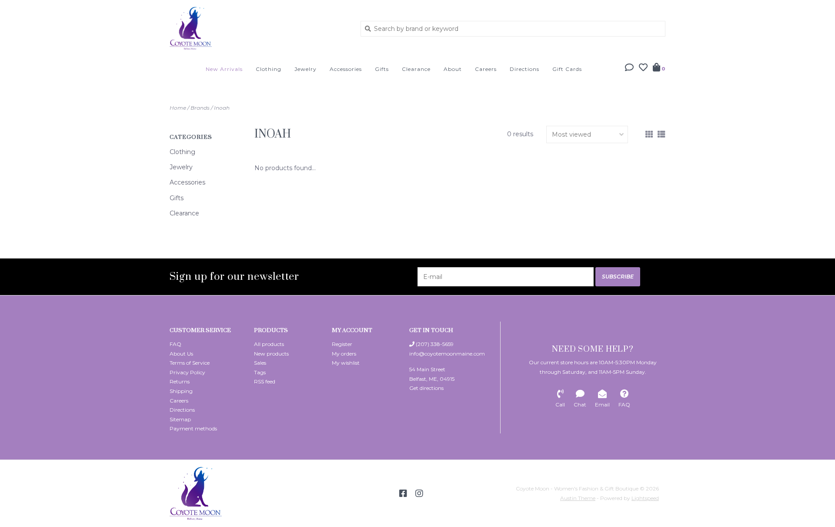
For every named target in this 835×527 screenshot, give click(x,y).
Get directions (426, 388)
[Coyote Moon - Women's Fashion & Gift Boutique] (258, 28)
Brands (200, 107)
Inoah (222, 107)
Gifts (382, 69)
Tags (260, 372)
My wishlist (346, 362)
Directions (524, 69)
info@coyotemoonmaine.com (447, 353)
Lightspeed (645, 498)
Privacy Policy (187, 372)
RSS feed (264, 381)
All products (269, 344)
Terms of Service (190, 362)
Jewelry (305, 69)
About (453, 69)
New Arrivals (224, 69)
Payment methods (193, 428)
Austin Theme (577, 498)
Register (342, 344)
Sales (260, 362)
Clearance (416, 69)
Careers (486, 69)
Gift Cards (567, 69)
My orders (344, 353)
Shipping (181, 391)
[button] (629, 68)
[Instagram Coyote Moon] (419, 493)
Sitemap (180, 419)
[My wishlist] (643, 68)
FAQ (175, 344)
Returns (180, 381)
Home (178, 107)
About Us (181, 353)
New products (271, 353)
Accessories (346, 69)
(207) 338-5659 (434, 344)
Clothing (268, 69)
